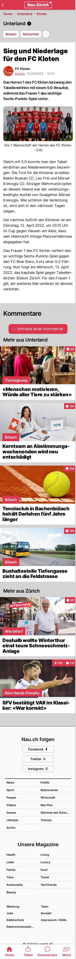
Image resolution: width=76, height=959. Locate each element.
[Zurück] (2, 5)
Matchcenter (49, 790)
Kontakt (46, 913)
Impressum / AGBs (54, 920)
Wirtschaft (48, 797)
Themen (46, 820)
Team (44, 906)
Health (10, 854)
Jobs (9, 913)
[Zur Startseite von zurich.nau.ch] (38, 5)
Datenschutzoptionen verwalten (21, 926)
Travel (45, 877)
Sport (10, 790)
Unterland (24, 14)
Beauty (11, 892)
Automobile (14, 884)
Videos (11, 805)
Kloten (42, 14)
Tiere (10, 877)
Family (11, 869)
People (11, 797)
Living (45, 854)
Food (44, 869)
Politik (45, 782)
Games (11, 812)
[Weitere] (46, 34)
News (10, 782)
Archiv (11, 827)
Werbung (12, 906)
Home (7, 14)
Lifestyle (12, 820)
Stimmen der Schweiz (56, 812)
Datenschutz (15, 920)
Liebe (10, 862)
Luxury (45, 862)
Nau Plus (47, 805)
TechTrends (49, 884)
